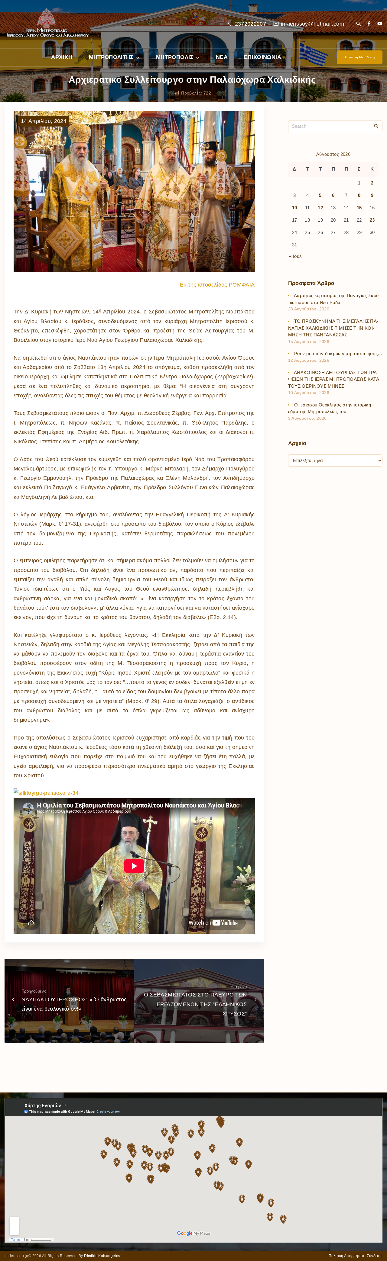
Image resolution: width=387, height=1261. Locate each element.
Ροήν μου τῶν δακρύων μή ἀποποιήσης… (338, 353)
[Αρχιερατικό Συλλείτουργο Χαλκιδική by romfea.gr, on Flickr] (46, 793)
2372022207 (250, 24)
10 (294, 207)
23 (372, 220)
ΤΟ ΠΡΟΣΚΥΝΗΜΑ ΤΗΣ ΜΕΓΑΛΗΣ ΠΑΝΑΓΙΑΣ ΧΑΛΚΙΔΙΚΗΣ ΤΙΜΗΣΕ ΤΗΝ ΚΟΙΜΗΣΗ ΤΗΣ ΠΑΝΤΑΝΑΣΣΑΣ (333, 328)
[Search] (376, 126)
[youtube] (379, 24)
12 (320, 207)
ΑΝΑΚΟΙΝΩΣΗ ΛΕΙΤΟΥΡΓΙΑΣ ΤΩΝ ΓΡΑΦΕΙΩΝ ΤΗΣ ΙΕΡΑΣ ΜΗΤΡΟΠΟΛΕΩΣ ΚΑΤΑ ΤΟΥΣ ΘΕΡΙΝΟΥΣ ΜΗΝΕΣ (333, 379)
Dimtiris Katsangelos (102, 1256)
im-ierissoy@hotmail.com (312, 24)
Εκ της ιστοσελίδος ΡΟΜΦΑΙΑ (217, 285)
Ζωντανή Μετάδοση (360, 57)
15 (359, 207)
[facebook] (369, 24)
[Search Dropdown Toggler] (358, 24)
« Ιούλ (295, 256)
